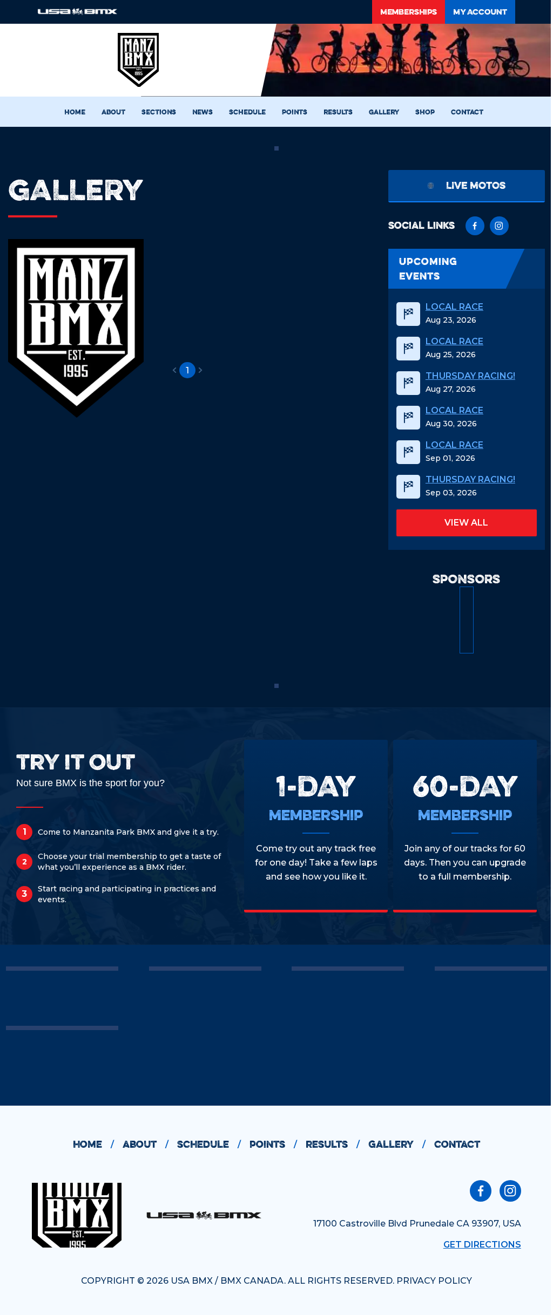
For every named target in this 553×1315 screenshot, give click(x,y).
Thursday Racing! (470, 376)
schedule (209, 1144)
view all (466, 522)
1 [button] (187, 370)
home (93, 1144)
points (273, 1144)
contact (457, 1144)
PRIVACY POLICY (434, 1281)
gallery (397, 1144)
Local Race (454, 307)
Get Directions (482, 1244)
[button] (174, 370)
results (333, 1144)
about (145, 1144)
